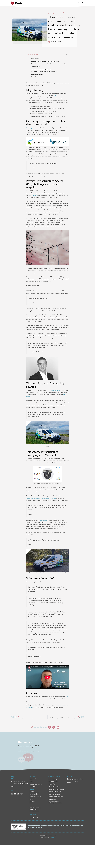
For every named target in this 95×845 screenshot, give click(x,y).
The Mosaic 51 (44, 520)
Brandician (52, 837)
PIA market (34, 195)
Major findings (35, 58)
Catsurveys (29, 128)
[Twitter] (18, 794)
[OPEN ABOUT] (42, 3)
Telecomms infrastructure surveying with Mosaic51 (44, 71)
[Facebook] (21, 794)
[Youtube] (15, 794)
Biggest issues (36, 66)
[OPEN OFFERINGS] (59, 3)
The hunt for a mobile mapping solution (41, 69)
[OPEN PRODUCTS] (50, 3)
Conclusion (34, 77)
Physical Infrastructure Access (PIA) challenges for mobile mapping (48, 64)
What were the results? (37, 74)
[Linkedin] (12, 794)
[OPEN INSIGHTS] (75, 3)
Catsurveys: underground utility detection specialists (45, 61)
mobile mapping (55, 390)
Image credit (47, 265)
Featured (66, 13)
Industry (70, 13)
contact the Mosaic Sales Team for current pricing (41, 498)
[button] (67, 54)
